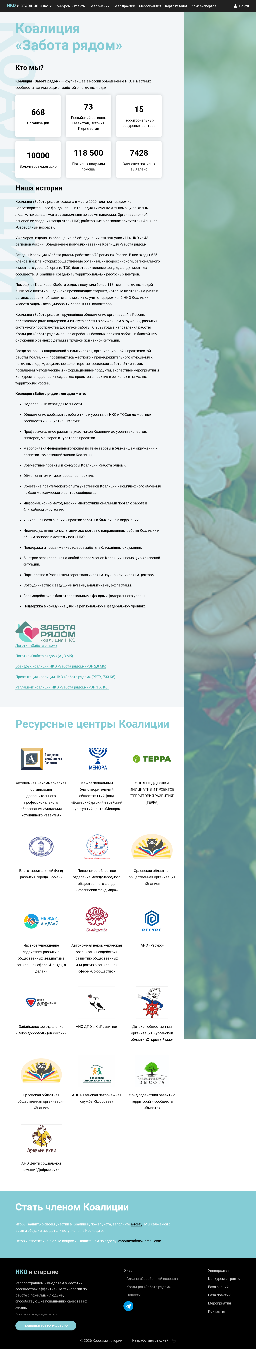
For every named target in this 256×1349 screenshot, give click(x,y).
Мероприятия (150, 6)
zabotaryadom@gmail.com (139, 1241)
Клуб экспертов (203, 6)
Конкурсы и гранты (70, 6)
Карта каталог (176, 6)
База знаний (100, 6)
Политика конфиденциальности (36, 1314)
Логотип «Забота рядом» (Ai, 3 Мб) (44, 656)
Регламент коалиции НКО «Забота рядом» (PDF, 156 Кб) (62, 687)
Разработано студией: (151, 1340)
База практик (124, 6)
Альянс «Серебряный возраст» (152, 1279)
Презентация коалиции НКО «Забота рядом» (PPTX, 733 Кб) (65, 677)
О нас (44, 6)
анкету (136, 1224)
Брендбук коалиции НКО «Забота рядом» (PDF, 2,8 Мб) (60, 666)
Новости (133, 1295)
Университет (218, 1270)
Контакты (216, 1311)
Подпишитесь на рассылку (46, 1325)
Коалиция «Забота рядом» (148, 1287)
